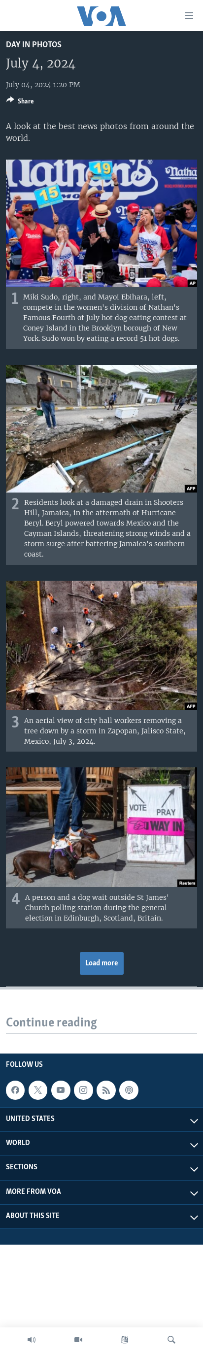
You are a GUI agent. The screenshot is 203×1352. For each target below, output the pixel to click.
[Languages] (124, 1339)
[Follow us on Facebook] (15, 1090)
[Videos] (78, 1339)
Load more (101, 963)
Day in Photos (34, 45)
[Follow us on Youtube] (60, 1090)
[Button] (20, 103)
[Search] (171, 1339)
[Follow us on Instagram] (83, 1090)
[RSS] (106, 1090)
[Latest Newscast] (31, 1339)
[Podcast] (128, 1090)
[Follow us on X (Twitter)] (38, 1090)
